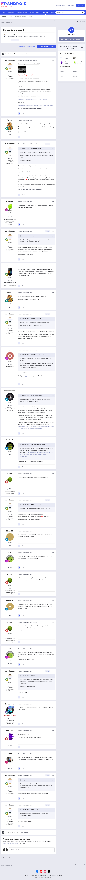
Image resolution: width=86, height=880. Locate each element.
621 (10, 75)
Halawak (9, 201)
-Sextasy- (9, 266)
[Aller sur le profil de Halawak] (10, 207)
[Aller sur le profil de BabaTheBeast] (10, 397)
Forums (4, 16)
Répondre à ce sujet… (18, 850)
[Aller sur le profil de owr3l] (10, 356)
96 (10, 488)
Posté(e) (25, 60)
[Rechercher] (83, 12)
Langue (26, 875)
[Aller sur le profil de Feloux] (10, 126)
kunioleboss (13, 34)
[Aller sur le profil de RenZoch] (10, 446)
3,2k (10, 718)
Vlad (9, 552)
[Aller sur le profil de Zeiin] (10, 759)
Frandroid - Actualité (8, 12)
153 (10, 745)
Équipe (10, 16)
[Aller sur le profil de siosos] (10, 479)
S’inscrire (80, 5)
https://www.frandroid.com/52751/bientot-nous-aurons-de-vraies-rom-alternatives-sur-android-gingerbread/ (36, 454)
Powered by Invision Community (43, 877)
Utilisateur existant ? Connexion (65, 5)
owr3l (9, 350)
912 (10, 216)
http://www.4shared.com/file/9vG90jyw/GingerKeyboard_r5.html (35, 105)
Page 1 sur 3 (24, 53)
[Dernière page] (17, 54)
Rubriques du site (21, 12)
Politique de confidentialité (38, 875)
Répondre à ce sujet (47, 46)
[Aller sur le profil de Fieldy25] (10, 537)
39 (10, 545)
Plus (52, 12)
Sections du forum (35, 12)
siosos (9, 473)
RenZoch (9, 440)
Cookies (59, 875)
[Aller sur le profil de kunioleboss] (5, 36)
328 (10, 364)
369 (10, 567)
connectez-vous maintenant (10, 843)
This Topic (76, 12)
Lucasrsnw (9, 704)
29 (10, 454)
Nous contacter (51, 875)
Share (7, 40)
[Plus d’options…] (53, 60)
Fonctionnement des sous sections (70, 39)
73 (10, 134)
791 (10, 280)
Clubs (30, 16)
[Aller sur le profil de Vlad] (10, 558)
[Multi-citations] (19, 113)
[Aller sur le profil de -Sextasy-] (10, 272)
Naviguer (45, 12)
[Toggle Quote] (20, 148)
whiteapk (9, 730)
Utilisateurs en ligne (20, 16)
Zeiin (10, 754)
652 (10, 405)
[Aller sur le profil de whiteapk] (10, 736)
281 (10, 768)
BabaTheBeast (10, 391)
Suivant (12, 53)
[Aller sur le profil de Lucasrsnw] (10, 710)
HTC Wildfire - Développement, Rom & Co (33, 36)
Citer (23, 113)
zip (26, 376)
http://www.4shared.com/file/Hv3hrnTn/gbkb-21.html (32, 99)
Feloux (9, 120)
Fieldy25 (9, 531)
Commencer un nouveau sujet (26, 46)
